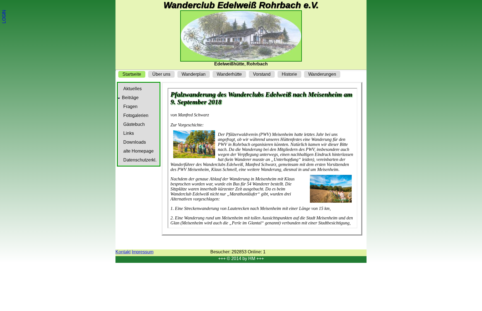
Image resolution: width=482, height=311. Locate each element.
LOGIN (4, 16)
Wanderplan (194, 74)
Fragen (130, 106)
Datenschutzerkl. (139, 160)
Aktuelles (132, 88)
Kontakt (123, 251)
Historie (289, 74)
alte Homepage (138, 151)
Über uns (161, 74)
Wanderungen (322, 74)
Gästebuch (134, 124)
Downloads (134, 142)
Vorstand (262, 74)
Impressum (142, 251)
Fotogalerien (135, 115)
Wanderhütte (229, 74)
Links (128, 133)
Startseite (131, 74)
